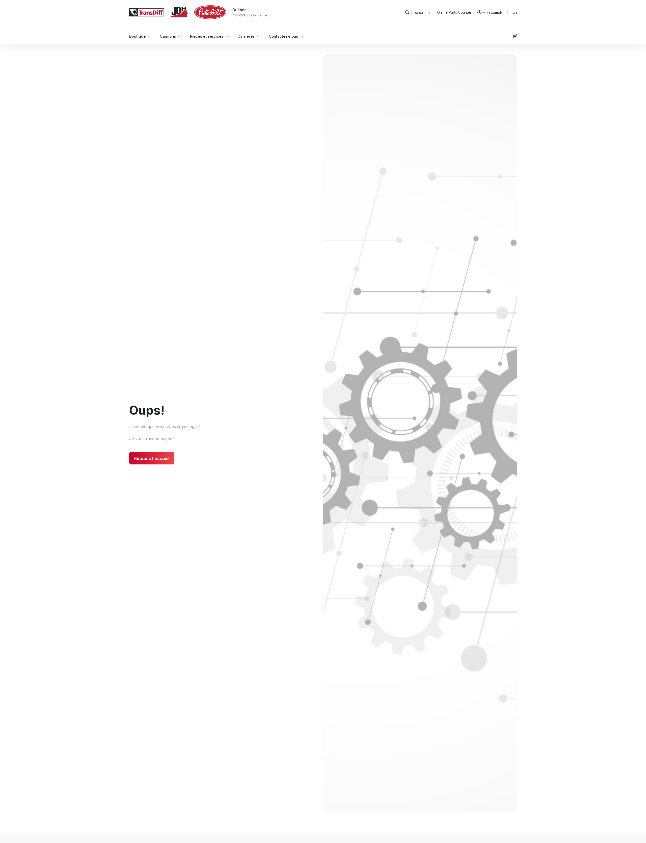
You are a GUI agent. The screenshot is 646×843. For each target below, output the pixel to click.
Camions (168, 36)
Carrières (246, 36)
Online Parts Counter (454, 12)
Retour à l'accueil (151, 458)
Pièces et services (206, 36)
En (515, 12)
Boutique (137, 36)
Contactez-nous (283, 36)
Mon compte (492, 12)
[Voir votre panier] (514, 36)
